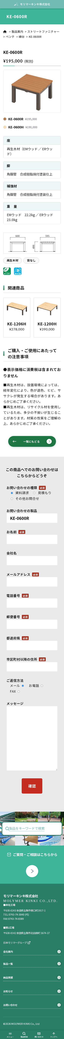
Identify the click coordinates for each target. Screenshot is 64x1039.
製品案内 (17, 31)
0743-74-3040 (16, 914)
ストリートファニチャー (43, 31)
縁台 (22, 37)
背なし (31, 260)
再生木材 (12, 260)
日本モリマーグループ (15, 942)
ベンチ (10, 37)
